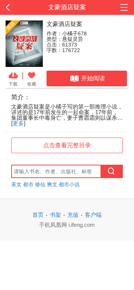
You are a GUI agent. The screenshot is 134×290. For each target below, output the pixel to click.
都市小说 (69, 184)
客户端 (93, 215)
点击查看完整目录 (67, 145)
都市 (28, 184)
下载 (13, 83)
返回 (13, 7)
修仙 (40, 184)
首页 (38, 215)
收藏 (31, 83)
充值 (73, 215)
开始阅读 (93, 78)
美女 (16, 184)
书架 (55, 215)
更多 (18, 123)
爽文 (52, 184)
